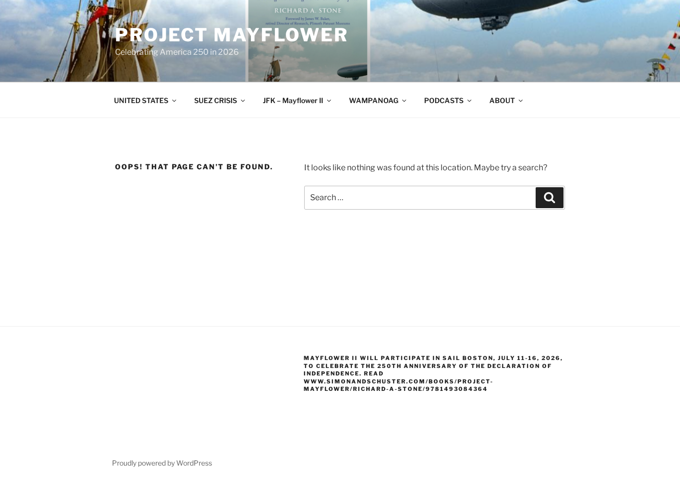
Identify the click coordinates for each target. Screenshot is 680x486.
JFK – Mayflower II (293, 100)
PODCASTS (443, 100)
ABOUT (502, 100)
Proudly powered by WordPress (162, 463)
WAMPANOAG (373, 100)
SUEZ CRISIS (215, 100)
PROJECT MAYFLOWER (231, 35)
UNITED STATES (141, 100)
